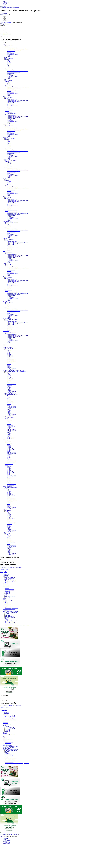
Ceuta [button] (4, 196)
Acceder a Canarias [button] (8, 110)
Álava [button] (8, 304)
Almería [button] (8, 60)
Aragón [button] (4, 79)
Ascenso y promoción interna (10, 580)
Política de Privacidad (7, 840)
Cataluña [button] (4, 178)
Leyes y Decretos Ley (9, 603)
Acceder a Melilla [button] (8, 277)
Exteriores (5, 594)
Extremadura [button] (5, 238)
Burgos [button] (8, 141)
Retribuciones (7, 593)
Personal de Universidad (9, 621)
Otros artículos (5, 605)
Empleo (4, 587)
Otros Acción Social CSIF (10, 578)
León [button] (8, 142)
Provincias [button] (7, 59)
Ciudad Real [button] (9, 163)
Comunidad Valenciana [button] (7, 221)
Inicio (4, 1)
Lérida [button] (8, 183)
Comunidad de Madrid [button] (7, 208)
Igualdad (4, 599)
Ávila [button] (8, 140)
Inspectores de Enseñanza (10, 617)
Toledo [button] (8, 166)
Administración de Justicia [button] (12, 47)
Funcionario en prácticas (9, 616)
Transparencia (5, 3)
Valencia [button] (9, 226)
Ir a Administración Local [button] (10, 417)
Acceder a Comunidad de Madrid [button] (11, 210)
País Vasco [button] (5, 301)
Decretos (6, 602)
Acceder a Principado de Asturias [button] (11, 319)
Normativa (5, 601)
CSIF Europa (5, 584)
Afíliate (4, 4)
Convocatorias (5, 583)
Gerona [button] (8, 182)
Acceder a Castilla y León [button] (10, 138)
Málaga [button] (8, 66)
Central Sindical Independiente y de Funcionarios (9, 7)
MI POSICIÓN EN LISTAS (5, 569)
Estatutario (7, 613)
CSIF (1, 836)
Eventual (6, 614)
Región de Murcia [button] (6, 331)
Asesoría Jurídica (6, 575)
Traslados (7, 582)
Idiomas (4, 598)
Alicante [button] (9, 224)
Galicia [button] (4, 251)
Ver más (2, 559)
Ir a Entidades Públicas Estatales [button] (11, 487)
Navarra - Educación (7, 22)
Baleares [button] (4, 96)
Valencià (4, 20)
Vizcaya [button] (8, 306)
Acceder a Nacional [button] (8, 45)
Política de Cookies (6, 842)
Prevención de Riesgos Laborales (9, 609)
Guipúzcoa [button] (9, 305)
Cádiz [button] (8, 61)
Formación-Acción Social (10, 577)
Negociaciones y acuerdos (7, 600)
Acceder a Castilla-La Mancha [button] (10, 160)
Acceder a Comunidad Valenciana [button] (11, 222)
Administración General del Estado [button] (13, 50)
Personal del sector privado (10, 622)
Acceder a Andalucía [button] (9, 58)
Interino (6, 618)
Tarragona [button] (9, 184)
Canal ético (5, 841)
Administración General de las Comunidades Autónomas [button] (17, 48)
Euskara (4, 18)
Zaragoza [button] (9, 84)
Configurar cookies (6, 843)
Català (4, 17)
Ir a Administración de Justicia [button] (10, 348)
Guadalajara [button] (9, 165)
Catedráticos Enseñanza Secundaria (11, 612)
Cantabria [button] (4, 124)
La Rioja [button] (4, 263)
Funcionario (7, 615)
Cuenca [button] (8, 164)
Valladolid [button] (9, 146)
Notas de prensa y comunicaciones (11, 608)
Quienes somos (5, 838)
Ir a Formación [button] (8, 510)
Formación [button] (9, 55)
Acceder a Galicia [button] (8, 252)
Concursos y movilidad (7, 579)
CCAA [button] (6, 349)
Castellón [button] (9, 225)
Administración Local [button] (11, 51)
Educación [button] (9, 52)
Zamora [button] (8, 147)
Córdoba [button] (9, 62)
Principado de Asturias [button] (7, 318)
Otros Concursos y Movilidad (10, 581)
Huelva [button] (8, 64)
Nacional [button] (4, 44)
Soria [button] (8, 145)
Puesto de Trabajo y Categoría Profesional (10, 611)
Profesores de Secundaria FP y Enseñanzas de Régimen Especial (17, 624)
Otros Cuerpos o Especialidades (11, 620)
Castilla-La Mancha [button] (6, 159)
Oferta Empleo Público (9, 589)
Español (4, 16)
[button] (5, 14)
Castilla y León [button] (5, 137)
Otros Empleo (7, 592)
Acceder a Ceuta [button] (8, 197)
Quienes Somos (6, 2)
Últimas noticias (6, 574)
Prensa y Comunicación (7, 607)
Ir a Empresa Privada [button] (9, 464)
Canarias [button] (4, 108)
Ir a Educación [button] (7, 440)
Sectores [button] (6, 46)
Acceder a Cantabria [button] (9, 125)
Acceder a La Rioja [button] (8, 264)
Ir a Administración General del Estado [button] (12, 394)
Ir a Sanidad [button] (7, 533)
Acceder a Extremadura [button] (9, 239)
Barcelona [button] (9, 181)
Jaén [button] (8, 65)
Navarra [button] (4, 288)
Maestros (6, 619)
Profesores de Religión (9, 623)
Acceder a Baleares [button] (8, 97)
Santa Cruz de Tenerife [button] (11, 113)
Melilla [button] (4, 276)
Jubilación (7, 588)
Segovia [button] (8, 144)
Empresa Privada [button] (10, 53)
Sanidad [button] (8, 56)
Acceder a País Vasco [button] (9, 302)
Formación (5, 595)
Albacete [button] (9, 162)
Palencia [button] (9, 143)
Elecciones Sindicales (7, 585)
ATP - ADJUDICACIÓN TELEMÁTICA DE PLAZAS (11, 567)
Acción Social (5, 576)
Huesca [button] (8, 82)
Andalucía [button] (5, 57)
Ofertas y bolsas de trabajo (10, 590)
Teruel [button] (8, 83)
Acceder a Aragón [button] (8, 80)
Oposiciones (7, 591)
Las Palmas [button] (9, 112)
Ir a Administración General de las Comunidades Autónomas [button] (16, 371)
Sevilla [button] (8, 67)
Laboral (6, 625)
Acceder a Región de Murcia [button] (10, 332)
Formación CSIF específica (10, 596)
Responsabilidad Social (7, 610)
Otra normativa (8, 604)
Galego (4, 19)
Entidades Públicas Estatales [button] (12, 54)
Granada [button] (9, 63)
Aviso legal (5, 839)
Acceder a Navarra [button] (8, 290)
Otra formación (8, 597)
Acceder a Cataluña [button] (8, 179)
